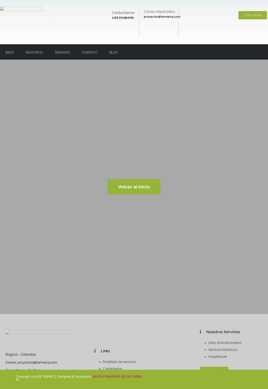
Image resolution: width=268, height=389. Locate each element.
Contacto (90, 52)
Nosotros (34, 52)
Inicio (9, 52)
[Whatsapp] (229, 380)
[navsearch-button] (251, 52)
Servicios (62, 52)
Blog (114, 52)
